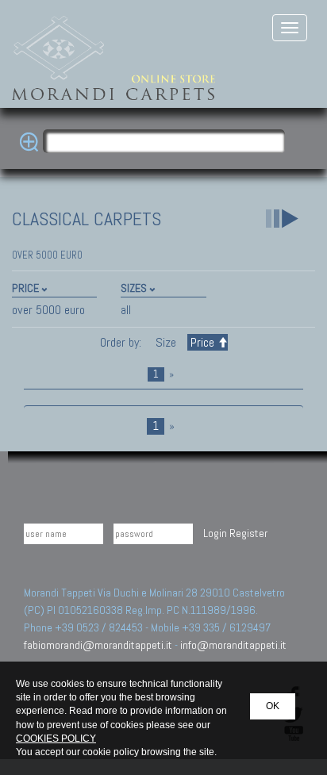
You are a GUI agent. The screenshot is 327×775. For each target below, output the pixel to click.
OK (272, 706)
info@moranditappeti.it (233, 645)
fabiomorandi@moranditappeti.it (98, 645)
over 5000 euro (48, 309)
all (126, 309)
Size (165, 342)
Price (202, 342)
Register (248, 533)
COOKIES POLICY (56, 738)
